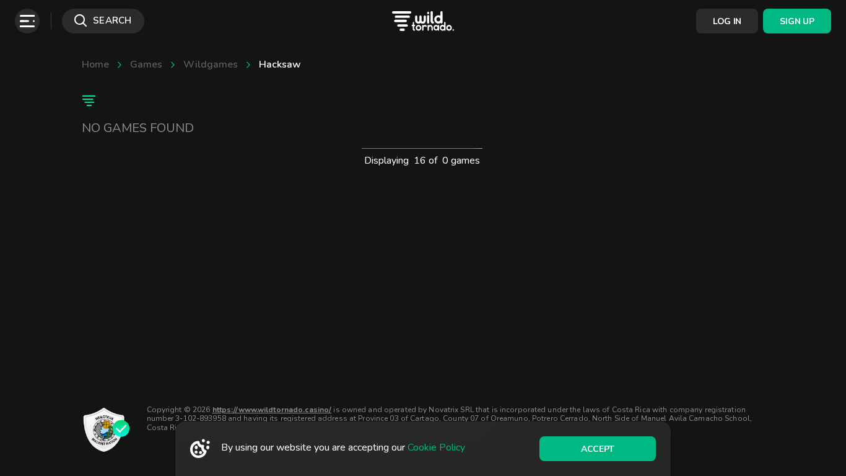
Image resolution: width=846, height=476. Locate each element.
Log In (727, 21)
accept (597, 449)
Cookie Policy (436, 447)
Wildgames (210, 64)
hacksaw (280, 64)
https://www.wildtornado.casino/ (272, 410)
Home (95, 64)
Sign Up (797, 21)
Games (146, 64)
